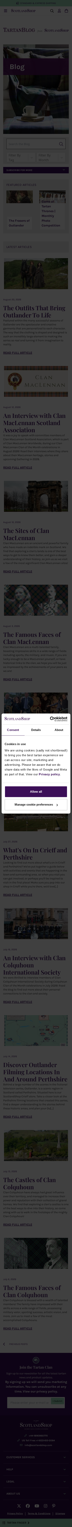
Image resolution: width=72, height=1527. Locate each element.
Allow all (36, 791)
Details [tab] (36, 730)
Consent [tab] (13, 730)
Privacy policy (49, 774)
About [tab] (59, 730)
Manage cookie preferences (34, 804)
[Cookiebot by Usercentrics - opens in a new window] (50, 719)
